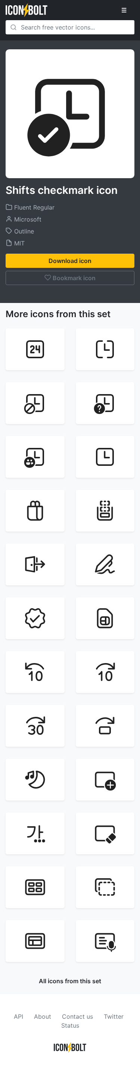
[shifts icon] (105, 457)
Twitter (114, 1016)
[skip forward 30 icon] (35, 726)
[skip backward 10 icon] (35, 672)
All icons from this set (70, 981)
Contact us (77, 1016)
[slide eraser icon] (105, 833)
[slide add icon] (105, 780)
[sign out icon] (35, 564)
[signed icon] (35, 618)
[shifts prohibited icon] (35, 403)
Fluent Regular (33, 207)
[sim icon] (105, 618)
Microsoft (26, 219)
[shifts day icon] (35, 349)
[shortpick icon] (105, 511)
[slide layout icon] (35, 941)
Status (70, 1025)
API (18, 1016)
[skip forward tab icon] (105, 726)
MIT (18, 243)
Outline (23, 231)
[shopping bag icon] (35, 511)
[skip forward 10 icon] (105, 672)
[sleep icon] (35, 780)
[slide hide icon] (105, 887)
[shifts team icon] (35, 457)
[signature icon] (105, 564)
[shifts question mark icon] (105, 403)
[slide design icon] (35, 833)
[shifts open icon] (105, 349)
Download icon (70, 260)
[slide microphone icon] (105, 941)
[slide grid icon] (35, 887)
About (42, 1016)
